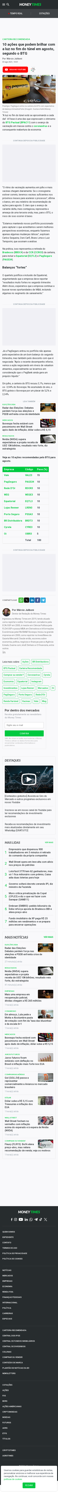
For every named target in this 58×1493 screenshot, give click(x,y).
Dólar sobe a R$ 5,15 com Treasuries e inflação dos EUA (19, 1104)
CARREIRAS (7, 1313)
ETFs (4, 1433)
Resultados (8, 436)
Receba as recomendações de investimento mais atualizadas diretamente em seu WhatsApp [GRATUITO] (28, 827)
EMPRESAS (7, 1281)
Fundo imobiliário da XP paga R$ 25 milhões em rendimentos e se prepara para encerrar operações (29, 921)
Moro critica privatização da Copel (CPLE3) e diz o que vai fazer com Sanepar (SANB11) (28, 896)
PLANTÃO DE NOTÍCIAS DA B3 (15, 1368)
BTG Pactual (12, 122)
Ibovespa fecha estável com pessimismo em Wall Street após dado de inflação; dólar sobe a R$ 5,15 (26, 426)
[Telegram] (36, 1219)
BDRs (4, 1401)
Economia (9, 681)
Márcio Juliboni (14, 58)
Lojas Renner (11, 507)
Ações (25, 662)
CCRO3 (39, 252)
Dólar (8, 1097)
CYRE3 (28, 527)
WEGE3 (29, 494)
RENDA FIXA (7, 1292)
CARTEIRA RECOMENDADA (14, 1330)
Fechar (29, 1485)
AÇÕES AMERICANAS (11, 1406)
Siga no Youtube (17, 70)
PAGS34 (7, 259)
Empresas (9, 991)
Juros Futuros (12, 1054)
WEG (6, 494)
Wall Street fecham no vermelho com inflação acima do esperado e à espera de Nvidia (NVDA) (26, 1126)
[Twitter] (45, 1220)
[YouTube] (21, 1219)
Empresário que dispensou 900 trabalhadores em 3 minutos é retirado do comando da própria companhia (30, 852)
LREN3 (28, 507)
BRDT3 (29, 520)
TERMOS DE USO (9, 1248)
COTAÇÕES (7, 1385)
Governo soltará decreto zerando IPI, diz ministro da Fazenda (31, 885)
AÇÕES (5, 1390)
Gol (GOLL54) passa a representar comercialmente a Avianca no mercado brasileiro (26, 1082)
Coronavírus (34, 675)
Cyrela (7, 527)
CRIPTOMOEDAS (9, 1412)
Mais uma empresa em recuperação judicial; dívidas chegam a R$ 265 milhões (23, 997)
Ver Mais (48, 937)
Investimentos (10, 688)
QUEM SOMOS (8, 1232)
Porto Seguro (11, 514)
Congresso (10, 1011)
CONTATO (6, 1242)
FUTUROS (6, 1422)
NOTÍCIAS (6, 1270)
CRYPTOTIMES (9, 1450)
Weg (44, 701)
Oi (5, 533)
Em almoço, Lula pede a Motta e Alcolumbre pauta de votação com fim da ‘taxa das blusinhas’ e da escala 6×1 (28, 1019)
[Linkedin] (26, 1219)
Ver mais (49, 842)
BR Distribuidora (13, 520)
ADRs (4, 1428)
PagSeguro (45, 256)
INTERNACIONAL (9, 1302)
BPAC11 (25, 122)
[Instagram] (15, 1219)
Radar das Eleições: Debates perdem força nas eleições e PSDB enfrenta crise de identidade (21, 411)
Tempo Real (16, 13)
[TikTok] (40, 1220)
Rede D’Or (9, 488)
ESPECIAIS (7, 1319)
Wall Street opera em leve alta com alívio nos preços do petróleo (31, 863)
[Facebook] (11, 1219)
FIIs (4, 1396)
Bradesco (7, 252)
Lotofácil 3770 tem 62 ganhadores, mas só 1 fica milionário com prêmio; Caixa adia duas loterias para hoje (30, 874)
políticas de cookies (13, 1479)
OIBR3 (28, 533)
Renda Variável (11, 701)
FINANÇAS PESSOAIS (12, 1297)
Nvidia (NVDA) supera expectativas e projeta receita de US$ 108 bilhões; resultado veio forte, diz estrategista (25, 444)
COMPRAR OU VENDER (12, 1357)
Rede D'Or (40, 694)
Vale (6, 475)
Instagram (36, 681)
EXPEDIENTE (8, 1237)
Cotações (44, 13)
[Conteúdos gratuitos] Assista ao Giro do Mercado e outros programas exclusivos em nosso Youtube (28, 799)
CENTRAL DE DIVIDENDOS (13, 1346)
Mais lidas (12, 842)
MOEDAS (6, 1417)
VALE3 (28, 475)
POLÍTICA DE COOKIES (12, 1259)
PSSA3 (29, 514)
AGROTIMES (7, 1456)
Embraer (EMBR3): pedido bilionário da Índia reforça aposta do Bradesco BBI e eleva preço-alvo (30, 909)
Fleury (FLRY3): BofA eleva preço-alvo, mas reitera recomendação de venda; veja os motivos (27, 1147)
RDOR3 (29, 488)
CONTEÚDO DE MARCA (12, 1362)
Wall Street (11, 1117)
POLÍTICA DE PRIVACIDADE (14, 1253)
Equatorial (21, 256)
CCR (31, 252)
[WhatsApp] (31, 1220)
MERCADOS (7, 1276)
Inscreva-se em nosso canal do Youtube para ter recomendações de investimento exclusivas (28, 813)
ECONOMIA (7, 1286)
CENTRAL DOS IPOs (11, 1336)
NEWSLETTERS (8, 1373)
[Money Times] (30, 4)
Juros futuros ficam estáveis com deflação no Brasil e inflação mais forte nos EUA (24, 1060)
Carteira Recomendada (16, 39)
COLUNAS (6, 1352)
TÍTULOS (6, 1439)
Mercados (7, 420)
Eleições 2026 (8, 404)
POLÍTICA (6, 1308)
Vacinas (26, 701)
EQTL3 (32, 256)
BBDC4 (18, 252)
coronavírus (40, 126)
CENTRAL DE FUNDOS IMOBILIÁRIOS (18, 1341)
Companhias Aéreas (15, 1074)
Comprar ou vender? (14, 675)
